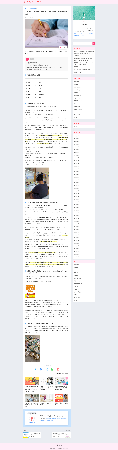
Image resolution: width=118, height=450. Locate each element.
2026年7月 (76, 138)
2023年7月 (76, 232)
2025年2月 (76, 185)
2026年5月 (76, 144)
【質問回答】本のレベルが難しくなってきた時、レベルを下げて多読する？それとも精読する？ (84, 64)
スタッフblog (77, 89)
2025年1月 (76, 188)
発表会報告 (76, 81)
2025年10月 (76, 163)
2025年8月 (76, 169)
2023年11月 (76, 221)
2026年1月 (76, 155)
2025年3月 (76, 182)
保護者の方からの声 (78, 109)
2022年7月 (76, 251)
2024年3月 (76, 215)
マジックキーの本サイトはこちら (53, 418)
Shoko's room (77, 114)
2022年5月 (76, 257)
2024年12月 (76, 191)
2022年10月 (76, 246)
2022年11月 (76, 243)
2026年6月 (76, 141)
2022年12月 (76, 240)
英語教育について (78, 101)
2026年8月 (76, 136)
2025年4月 (76, 180)
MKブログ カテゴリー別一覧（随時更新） (84, 69)
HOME (60, 445)
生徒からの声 (65, 373)
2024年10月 (76, 196)
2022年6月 (76, 254)
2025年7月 (76, 171)
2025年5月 (76, 177)
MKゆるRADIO (77, 87)
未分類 (75, 117)
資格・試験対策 (77, 95)
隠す (32, 59)
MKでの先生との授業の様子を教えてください (37, 69)
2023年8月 (76, 229)
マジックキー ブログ (33, 2)
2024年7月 (76, 204)
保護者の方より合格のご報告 (33, 64)
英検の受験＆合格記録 (32, 62)
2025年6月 (76, 174)
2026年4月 (76, 147)
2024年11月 (76, 193)
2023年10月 (76, 224)
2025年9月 (76, 166)
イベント (76, 103)
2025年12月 (76, 158)
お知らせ (76, 112)
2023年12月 (76, 218)
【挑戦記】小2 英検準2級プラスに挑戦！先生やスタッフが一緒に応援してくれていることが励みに (84, 53)
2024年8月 (76, 202)
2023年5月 (76, 235)
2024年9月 (76, 199)
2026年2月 (76, 152)
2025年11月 (76, 160)
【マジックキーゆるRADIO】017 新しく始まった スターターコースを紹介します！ (84, 59)
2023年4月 (76, 237)
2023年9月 (76, 226)
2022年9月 (76, 248)
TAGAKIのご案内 (78, 72)
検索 (93, 43)
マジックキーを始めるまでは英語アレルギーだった (38, 65)
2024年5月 (76, 210)
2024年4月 (76, 213)
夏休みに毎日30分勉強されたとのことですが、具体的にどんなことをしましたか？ (45, 67)
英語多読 (76, 92)
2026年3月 (76, 149)
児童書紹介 (76, 84)
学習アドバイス (77, 98)
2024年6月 (76, 207)
